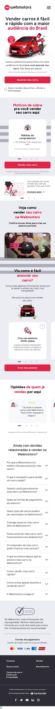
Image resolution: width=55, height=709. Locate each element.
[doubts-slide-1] (22, 198)
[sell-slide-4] (36, 361)
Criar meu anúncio (27, 367)
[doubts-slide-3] (34, 198)
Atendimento (42, 666)
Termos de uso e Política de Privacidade (14, 674)
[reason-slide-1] (19, 159)
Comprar (10, 661)
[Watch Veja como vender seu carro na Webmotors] (27, 245)
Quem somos (12, 666)
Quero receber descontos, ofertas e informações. (26, 89)
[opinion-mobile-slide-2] (26, 425)
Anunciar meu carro (27, 80)
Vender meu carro (27, 164)
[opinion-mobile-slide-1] (19, 425)
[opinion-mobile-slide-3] (31, 425)
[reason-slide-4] (36, 159)
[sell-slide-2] (26, 361)
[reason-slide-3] (31, 159)
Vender (39, 661)
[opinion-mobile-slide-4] (36, 425)
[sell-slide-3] (31, 361)
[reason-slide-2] (26, 159)
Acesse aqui (34, 191)
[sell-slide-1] (19, 361)
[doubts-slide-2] (28, 198)
